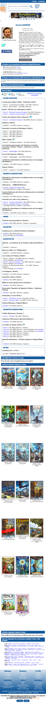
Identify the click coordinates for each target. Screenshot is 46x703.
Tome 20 (6, 335)
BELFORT (24, 648)
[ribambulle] (19, 235)
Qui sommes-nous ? (23, 684)
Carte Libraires (7, 675)
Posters (23, 675)
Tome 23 (6, 336)
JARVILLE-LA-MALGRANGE (9, 649)
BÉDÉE (19, 648)
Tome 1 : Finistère (8, 316)
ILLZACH (11, 665)
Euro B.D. (18, 68)
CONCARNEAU (27, 656)
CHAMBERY (17, 653)
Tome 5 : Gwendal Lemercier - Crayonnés (16, 204)
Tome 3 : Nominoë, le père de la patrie (15, 112)
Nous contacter (23, 687)
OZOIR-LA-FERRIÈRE (28, 657)
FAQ (23, 683)
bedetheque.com (8, 687)
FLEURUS (36, 653)
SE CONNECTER (41, 1)
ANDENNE (10, 645)
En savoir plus (36, 698)
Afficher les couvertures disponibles (34, 94)
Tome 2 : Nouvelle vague (11, 300)
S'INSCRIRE (34, 1)
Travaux (38, 672)
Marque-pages (23, 678)
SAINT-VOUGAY (35, 643)
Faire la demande (25, 60)
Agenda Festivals (7, 678)
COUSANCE (40, 664)
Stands (8, 676)
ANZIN (15, 648)
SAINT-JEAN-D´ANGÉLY (33, 646)
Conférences (38, 675)
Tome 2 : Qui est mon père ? (12, 262)
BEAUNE (15, 664)
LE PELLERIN (22, 643)
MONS (43, 649)
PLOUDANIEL (28, 643)
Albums (23, 672)
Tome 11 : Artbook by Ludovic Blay (14, 187)
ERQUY (26, 653)
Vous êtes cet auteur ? (31, 54)
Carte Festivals (7, 674)
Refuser (26, 700)
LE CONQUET (27, 654)
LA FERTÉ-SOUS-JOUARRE (21, 649)
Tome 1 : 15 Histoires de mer (12, 298)
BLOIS (14, 645)
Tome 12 (6, 329)
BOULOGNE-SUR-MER (21, 645)
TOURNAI (7, 647)
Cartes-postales (23, 676)
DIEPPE (32, 645)
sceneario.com (7, 682)
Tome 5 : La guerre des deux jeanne (14, 114)
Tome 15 (6, 331)
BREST (28, 645)
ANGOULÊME (10, 648)
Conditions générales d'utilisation (34, 691)
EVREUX (31, 653)
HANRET (6, 665)
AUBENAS (37, 652)
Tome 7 (5, 327)
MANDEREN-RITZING (15, 657)
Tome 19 (6, 333)
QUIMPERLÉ (7, 658)
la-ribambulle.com (7, 683)
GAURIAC (39, 648)
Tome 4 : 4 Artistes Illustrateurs (13, 202)
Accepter (20, 700)
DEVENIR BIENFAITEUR (23, 686)
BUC (29, 664)
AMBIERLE (10, 652)
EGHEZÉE (10, 643)
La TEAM (38, 678)
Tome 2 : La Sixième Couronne (12, 120)
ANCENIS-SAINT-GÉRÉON (18, 652)
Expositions (38, 676)
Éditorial (8, 672)
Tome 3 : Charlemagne (10, 151)
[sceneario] (19, 260)
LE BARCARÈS (21, 654)
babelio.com (8, 684)
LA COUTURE (16, 643)
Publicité (23, 682)
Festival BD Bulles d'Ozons (21, 73)
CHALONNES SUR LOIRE (19, 662)
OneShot (6, 223)
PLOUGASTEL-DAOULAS (39, 657)
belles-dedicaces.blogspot (7, 686)
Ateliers (38, 674)
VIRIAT (35, 665)
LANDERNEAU (14, 646)
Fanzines (23, 674)
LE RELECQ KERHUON (22, 646)
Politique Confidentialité (23, 688)
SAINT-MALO (41, 646)
